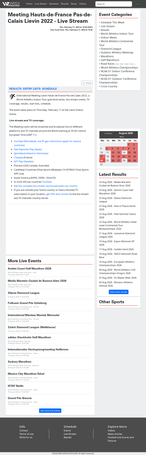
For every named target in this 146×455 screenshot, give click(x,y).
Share (88, 83)
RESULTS (15, 89)
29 (129, 160)
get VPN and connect (58, 194)
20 (118, 156)
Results (65, 4)
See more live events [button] (50, 410)
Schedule (54, 4)
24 (101, 160)
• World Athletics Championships (118, 67)
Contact (24, 430)
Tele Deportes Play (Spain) (28, 149)
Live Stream (41, 4)
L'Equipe (18, 157)
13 (118, 152)
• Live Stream (107, 26)
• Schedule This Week (111, 22)
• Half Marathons (109, 60)
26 (113, 160)
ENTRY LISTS (32, 89)
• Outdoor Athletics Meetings (116, 52)
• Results (104, 30)
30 (134, 160)
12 (113, 152)
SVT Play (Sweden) (24, 161)
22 (129, 156)
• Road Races (117, 63)
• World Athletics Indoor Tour (116, 33)
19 (113, 156)
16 (134, 152)
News (74, 4)
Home (29, 4)
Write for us (26, 437)
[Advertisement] (50, 55)
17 (101, 156)
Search (138, 4)
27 (118, 160)
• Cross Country (108, 86)
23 (134, 156)
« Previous (108, 133)
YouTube (47, 181)
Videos (82, 4)
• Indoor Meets (108, 37)
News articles (115, 433)
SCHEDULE (49, 89)
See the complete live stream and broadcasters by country (45, 185)
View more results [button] (118, 292)
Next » (122, 137)
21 (124, 156)
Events (67, 430)
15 (129, 152)
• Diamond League (110, 48)
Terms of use (27, 433)
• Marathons (106, 56)
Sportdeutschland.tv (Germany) (31, 153)
